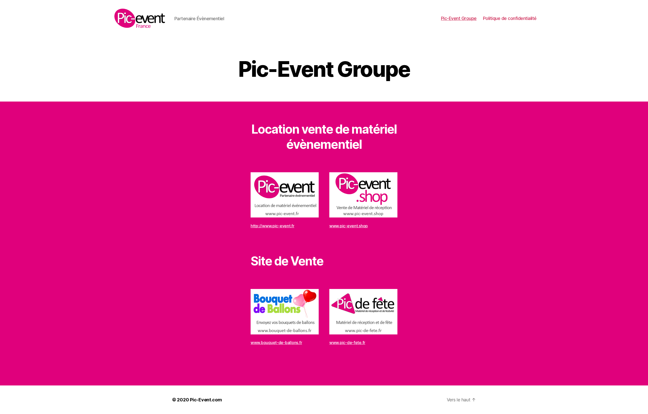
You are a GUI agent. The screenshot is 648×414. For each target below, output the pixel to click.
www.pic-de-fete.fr (347, 342)
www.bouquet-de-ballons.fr (276, 342)
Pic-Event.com (206, 399)
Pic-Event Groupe (459, 18)
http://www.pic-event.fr (272, 225)
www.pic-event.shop (348, 225)
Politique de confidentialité (510, 18)
